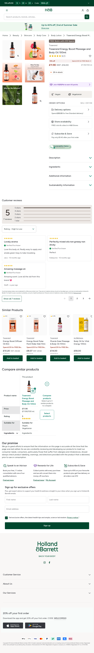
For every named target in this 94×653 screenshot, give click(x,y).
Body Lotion (56, 35)
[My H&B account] (82, 10)
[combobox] (44, 17)
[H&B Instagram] (44, 562)
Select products (47, 414)
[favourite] (20, 316)
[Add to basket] (33, 390)
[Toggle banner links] (89, 3)
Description (54, 157)
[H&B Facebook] (49, 562)
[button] (70, 147)
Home (5, 35)
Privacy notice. (72, 518)
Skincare (28, 35)
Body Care (41, 35)
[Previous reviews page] (65, 298)
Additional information (60, 176)
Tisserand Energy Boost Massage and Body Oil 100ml (29, 399)
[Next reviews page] (89, 298)
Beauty (16, 35)
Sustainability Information (62, 185)
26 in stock (58, 72)
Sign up (47, 525)
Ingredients (54, 166)
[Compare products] (47, 384)
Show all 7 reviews (12, 299)
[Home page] (48, 10)
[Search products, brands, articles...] (87, 17)
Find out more (77, 293)
